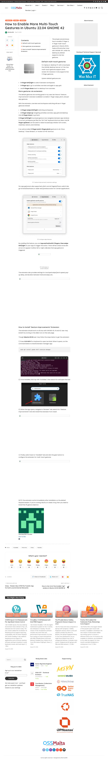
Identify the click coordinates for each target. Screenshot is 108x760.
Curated (16, 547)
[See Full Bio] (27, 537)
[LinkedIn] (100, 1)
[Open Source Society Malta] (16, 7)
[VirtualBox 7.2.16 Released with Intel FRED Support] (41, 609)
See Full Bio (22, 537)
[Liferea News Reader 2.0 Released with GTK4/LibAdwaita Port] (9, 58)
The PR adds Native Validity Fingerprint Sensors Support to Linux (65, 622)
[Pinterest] (7, 45)
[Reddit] (103, 1)
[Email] (12, 45)
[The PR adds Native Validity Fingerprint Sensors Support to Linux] (66, 609)
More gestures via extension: (32, 46)
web (84, 615)
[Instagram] (98, 1)
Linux (16, 20)
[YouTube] (102, 1)
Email (7, 673)
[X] (96, 1)
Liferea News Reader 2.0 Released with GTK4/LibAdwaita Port (9, 67)
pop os (9, 615)
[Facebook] (94, 1)
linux (32, 547)
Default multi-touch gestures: (32, 43)
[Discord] (105, 1)
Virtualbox (42, 615)
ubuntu (23, 20)
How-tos (24, 547)
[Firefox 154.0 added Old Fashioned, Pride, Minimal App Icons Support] (91, 609)
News (23, 613)
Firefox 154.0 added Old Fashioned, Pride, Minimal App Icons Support (90, 622)
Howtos (68, 613)
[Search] (102, 8)
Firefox (85, 611)
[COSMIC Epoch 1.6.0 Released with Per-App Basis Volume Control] (16, 609)
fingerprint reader (62, 611)
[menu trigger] (7, 8)
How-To (9, 20)
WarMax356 (11, 32)
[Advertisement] (86, 34)
